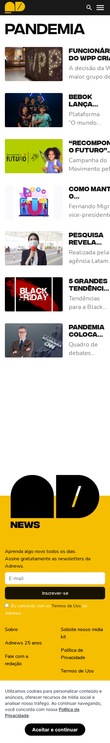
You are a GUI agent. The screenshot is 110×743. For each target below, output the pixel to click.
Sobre (11, 629)
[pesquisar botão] (89, 7)
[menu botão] (100, 8)
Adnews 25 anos (23, 643)
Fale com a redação (16, 660)
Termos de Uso (66, 606)
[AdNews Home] (15, 7)
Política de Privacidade (73, 654)
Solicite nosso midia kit (82, 633)
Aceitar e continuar (55, 730)
